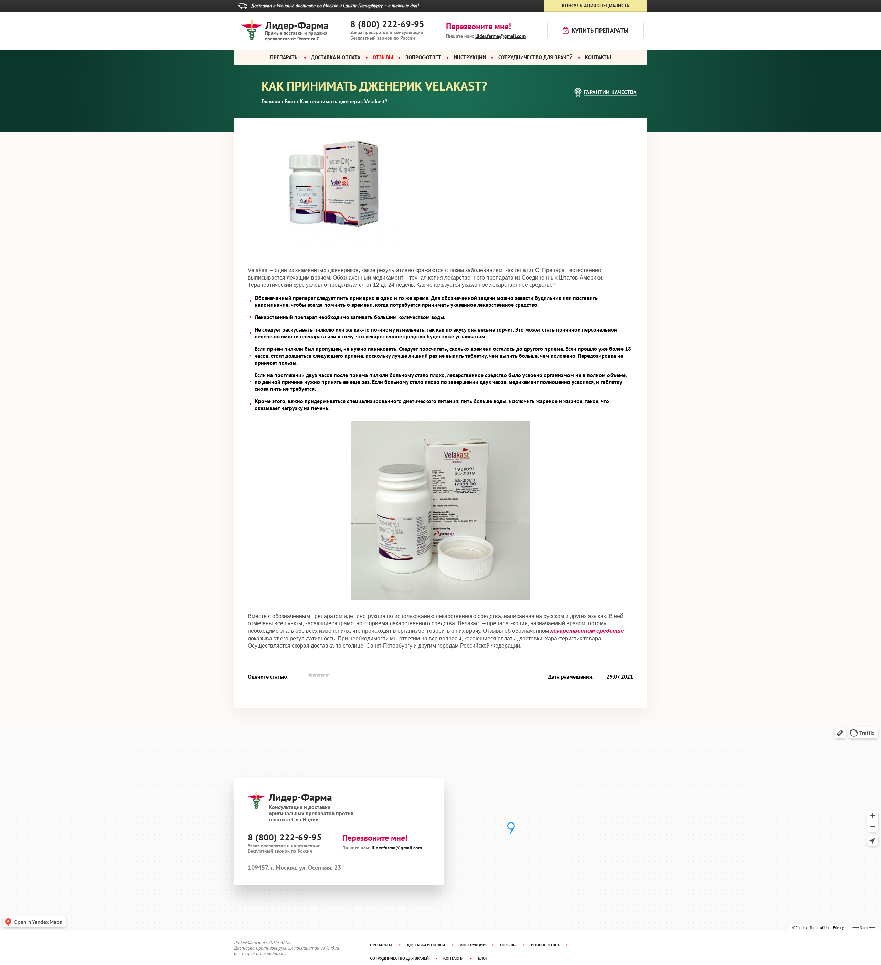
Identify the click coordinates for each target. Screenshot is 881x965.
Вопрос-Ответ (423, 57)
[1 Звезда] (310, 678)
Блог (483, 958)
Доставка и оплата (335, 57)
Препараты (284, 57)
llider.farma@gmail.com (500, 36)
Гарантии (610, 91)
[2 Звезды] (314, 678)
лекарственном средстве (587, 631)
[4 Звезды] (323, 678)
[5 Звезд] (327, 678)
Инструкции (470, 57)
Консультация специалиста (595, 5)
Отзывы (508, 944)
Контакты (598, 57)
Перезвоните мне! (478, 27)
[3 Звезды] (319, 678)
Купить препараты (600, 30)
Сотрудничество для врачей (535, 57)
